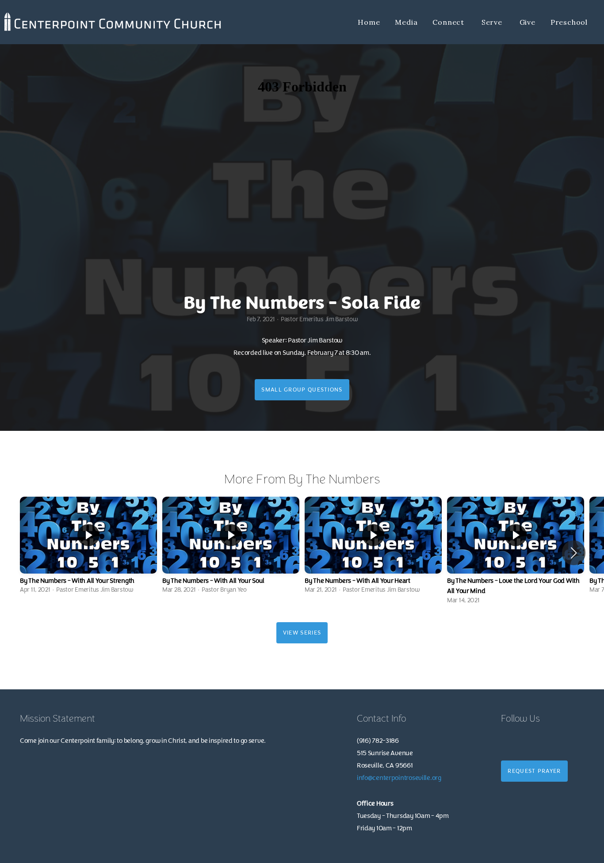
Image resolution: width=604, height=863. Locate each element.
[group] (88, 547)
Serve (493, 22)
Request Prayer (534, 771)
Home (369, 22)
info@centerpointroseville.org (399, 778)
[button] (574, 553)
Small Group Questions (301, 389)
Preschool (569, 22)
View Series (302, 632)
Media (406, 22)
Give (527, 22)
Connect (449, 22)
